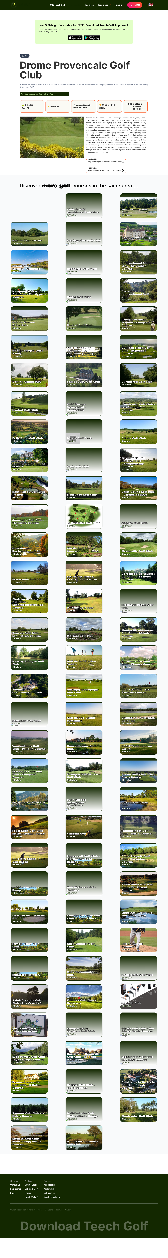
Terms (59, 1210)
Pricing (118, 5)
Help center (15, 1189)
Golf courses (49, 1193)
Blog (12, 1193)
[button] (104, 5)
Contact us (15, 1185)
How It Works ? (31, 1197)
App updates (49, 1185)
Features (89, 5)
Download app (31, 1185)
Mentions (49, 1210)
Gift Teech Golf (31, 1189)
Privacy (68, 1210)
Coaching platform (52, 1197)
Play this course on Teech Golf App (37, 94)
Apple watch (75, 5)
